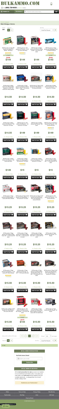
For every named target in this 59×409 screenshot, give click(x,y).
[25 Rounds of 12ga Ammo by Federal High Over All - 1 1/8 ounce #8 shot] (8, 225)
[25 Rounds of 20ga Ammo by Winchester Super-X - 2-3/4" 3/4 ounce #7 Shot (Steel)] (8, 78)
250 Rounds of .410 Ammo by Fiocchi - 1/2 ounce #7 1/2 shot (22, 124)
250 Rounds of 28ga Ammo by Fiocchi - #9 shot (36, 124)
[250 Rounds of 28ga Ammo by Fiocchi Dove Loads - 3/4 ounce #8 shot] (36, 40)
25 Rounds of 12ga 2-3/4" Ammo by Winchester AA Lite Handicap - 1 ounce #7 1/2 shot (50, 272)
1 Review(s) (22, 54)
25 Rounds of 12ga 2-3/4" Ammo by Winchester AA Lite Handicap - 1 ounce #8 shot (36, 197)
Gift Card (51, 395)
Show (42, 336)
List (11, 30)
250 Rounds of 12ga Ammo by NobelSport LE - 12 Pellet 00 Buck (50, 49)
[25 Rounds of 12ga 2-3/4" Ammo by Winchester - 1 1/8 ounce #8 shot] (36, 78)
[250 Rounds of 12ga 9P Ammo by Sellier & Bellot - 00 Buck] (8, 40)
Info (4, 345)
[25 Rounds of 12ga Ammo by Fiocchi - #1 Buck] (51, 225)
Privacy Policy (36, 392)
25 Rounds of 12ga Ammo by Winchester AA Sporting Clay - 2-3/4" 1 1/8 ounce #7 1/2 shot (36, 273)
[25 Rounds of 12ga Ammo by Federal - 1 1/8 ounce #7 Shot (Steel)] (8, 263)
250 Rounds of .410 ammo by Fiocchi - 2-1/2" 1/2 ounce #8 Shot (22, 49)
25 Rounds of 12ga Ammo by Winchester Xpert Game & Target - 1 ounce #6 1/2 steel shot (36, 310)
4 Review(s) (22, 316)
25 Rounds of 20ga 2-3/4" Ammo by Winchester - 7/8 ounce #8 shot (8, 310)
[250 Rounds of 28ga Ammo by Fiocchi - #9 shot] (36, 115)
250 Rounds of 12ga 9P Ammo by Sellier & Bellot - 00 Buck (8, 49)
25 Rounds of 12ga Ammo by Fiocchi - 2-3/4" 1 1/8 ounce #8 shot (22, 272)
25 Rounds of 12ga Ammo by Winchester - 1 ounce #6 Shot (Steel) (8, 197)
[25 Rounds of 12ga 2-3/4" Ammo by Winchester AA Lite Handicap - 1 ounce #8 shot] (36, 188)
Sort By (42, 27)
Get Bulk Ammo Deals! (22, 355)
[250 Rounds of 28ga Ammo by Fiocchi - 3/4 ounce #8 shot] (8, 151)
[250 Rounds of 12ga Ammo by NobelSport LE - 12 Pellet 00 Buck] (51, 40)
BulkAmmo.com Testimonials (29, 383)
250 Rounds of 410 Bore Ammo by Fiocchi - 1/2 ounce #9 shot (50, 124)
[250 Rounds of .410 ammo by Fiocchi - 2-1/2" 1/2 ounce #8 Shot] (22, 40)
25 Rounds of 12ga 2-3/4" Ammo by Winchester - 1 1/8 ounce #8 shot (36, 87)
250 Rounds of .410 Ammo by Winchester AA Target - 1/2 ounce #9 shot (22, 310)
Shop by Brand (29, 398)
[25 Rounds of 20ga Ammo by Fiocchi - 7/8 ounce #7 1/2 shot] (51, 78)
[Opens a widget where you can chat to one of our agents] (6, 406)
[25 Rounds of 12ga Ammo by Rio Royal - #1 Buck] (51, 301)
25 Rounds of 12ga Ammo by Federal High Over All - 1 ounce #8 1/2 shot (36, 235)
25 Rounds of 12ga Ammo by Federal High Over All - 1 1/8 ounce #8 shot (8, 235)
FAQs (7, 392)
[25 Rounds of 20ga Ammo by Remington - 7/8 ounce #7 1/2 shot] (22, 151)
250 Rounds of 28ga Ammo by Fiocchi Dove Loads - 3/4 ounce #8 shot (36, 49)
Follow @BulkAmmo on (7, 404)
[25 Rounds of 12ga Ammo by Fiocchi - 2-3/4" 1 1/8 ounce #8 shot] (22, 263)
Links (36, 395)
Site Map (22, 395)
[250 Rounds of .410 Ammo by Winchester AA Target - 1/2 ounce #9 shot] (22, 301)
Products (6, 11)
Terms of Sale (22, 392)
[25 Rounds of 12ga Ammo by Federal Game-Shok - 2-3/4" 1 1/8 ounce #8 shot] (22, 78)
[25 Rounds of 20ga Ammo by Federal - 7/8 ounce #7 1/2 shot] (36, 151)
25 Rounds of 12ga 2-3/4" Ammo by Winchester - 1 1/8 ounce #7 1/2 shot (22, 197)
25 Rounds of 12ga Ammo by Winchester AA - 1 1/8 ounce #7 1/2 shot (51, 160)
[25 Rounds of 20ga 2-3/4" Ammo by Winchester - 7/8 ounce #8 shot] (8, 301)
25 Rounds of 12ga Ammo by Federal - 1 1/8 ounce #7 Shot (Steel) (8, 272)
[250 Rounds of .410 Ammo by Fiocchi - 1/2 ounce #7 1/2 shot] (22, 115)
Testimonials (7, 395)
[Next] (37, 336)
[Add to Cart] (8, 67)
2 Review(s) (51, 129)
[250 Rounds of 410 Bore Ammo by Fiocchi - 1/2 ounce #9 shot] (51, 115)
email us (20, 8)
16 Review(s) (50, 54)
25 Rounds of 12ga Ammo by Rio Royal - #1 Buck (50, 310)
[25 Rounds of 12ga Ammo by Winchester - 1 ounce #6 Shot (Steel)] (8, 188)
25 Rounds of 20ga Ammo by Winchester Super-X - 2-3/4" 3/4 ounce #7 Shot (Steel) (8, 87)
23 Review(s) (8, 54)
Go (56, 12)
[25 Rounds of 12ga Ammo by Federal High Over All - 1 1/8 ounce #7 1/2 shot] (22, 225)
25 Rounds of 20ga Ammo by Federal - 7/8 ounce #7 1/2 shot (37, 160)
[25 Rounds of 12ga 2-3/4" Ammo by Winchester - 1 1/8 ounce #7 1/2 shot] (22, 188)
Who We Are (51, 392)
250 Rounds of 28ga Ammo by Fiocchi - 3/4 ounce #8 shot (8, 160)
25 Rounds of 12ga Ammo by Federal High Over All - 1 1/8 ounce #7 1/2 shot (22, 235)
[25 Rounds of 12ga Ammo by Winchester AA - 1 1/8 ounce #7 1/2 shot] (51, 151)
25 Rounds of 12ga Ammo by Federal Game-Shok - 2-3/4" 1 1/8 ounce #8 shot (22, 87)
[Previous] (21, 336)
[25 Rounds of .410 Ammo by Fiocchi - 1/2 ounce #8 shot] (51, 188)
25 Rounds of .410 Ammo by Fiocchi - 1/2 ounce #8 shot (51, 197)
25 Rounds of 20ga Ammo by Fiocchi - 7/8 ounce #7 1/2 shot (51, 87)
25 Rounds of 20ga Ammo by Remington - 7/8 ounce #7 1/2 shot (22, 160)
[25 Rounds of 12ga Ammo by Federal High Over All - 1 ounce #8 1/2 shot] (36, 225)
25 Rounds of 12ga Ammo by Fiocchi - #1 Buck (51, 234)
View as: (9, 27)
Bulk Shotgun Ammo (8, 24)
